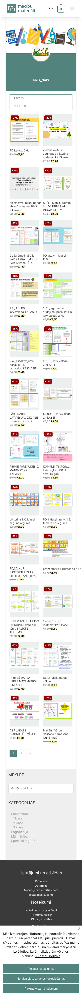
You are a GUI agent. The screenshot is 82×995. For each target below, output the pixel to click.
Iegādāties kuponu (41, 894)
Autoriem (41, 885)
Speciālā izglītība (24, 841)
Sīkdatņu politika (41, 919)
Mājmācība (19, 836)
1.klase (17, 818)
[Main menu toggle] (72, 9)
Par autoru (21, 105)
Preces (19, 98)
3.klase (18, 827)
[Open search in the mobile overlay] (51, 9)
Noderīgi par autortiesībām (41, 890)
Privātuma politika (41, 914)
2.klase (18, 823)
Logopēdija (19, 832)
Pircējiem (41, 881)
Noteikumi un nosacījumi (41, 910)
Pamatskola (20, 814)
